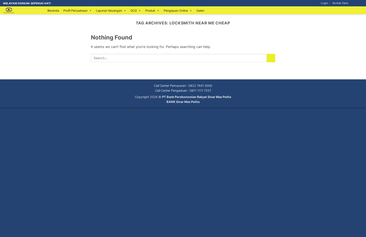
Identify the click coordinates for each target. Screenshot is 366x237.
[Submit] (271, 58)
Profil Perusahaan (75, 10)
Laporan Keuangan (109, 10)
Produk (150, 10)
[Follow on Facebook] (352, 3)
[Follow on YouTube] (360, 3)
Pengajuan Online (176, 10)
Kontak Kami (340, 3)
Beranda (53, 10)
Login (324, 3)
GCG (133, 10)
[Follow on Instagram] (356, 3)
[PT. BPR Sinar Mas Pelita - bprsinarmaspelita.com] (21, 10)
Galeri (200, 10)
